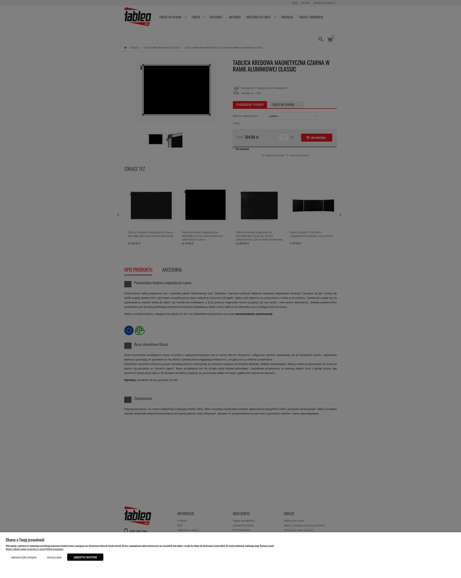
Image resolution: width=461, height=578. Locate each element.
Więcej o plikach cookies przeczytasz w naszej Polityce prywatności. (35, 549)
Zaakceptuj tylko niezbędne (24, 557)
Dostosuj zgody (54, 557)
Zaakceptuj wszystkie (85, 557)
